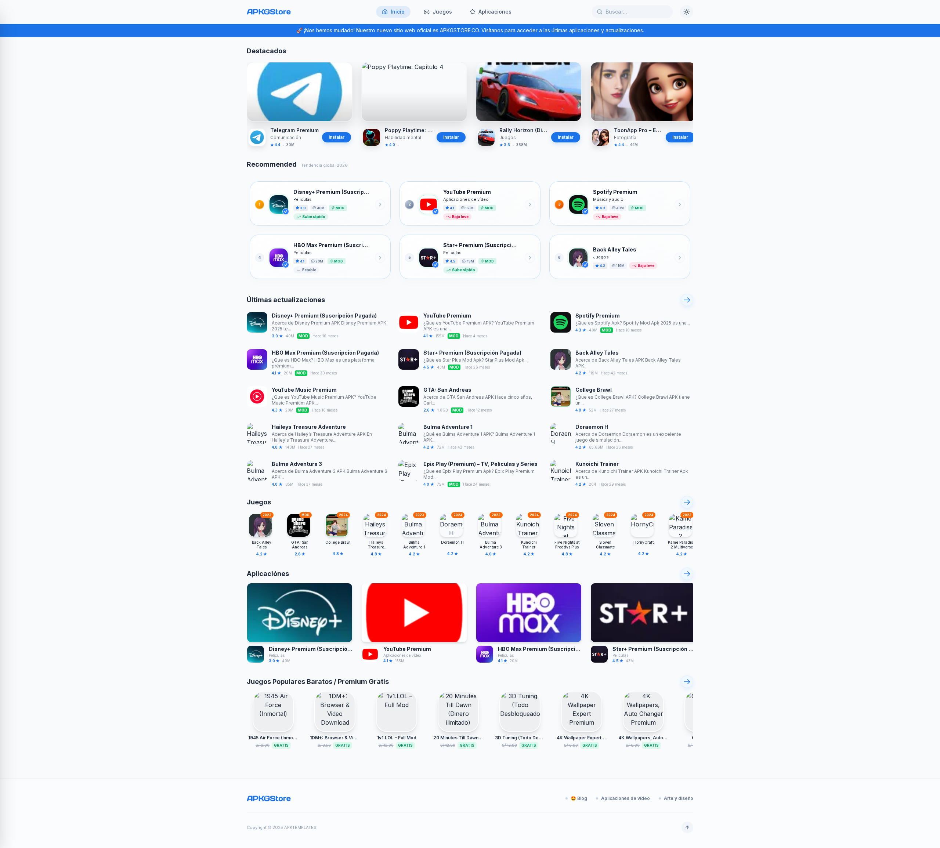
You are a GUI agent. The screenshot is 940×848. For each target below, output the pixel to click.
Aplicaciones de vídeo (625, 798)
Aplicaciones (494, 11)
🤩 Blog (579, 798)
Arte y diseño (678, 798)
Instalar (336, 137)
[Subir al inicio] (687, 827)
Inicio (398, 11)
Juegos (442, 11)
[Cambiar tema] (686, 11)
